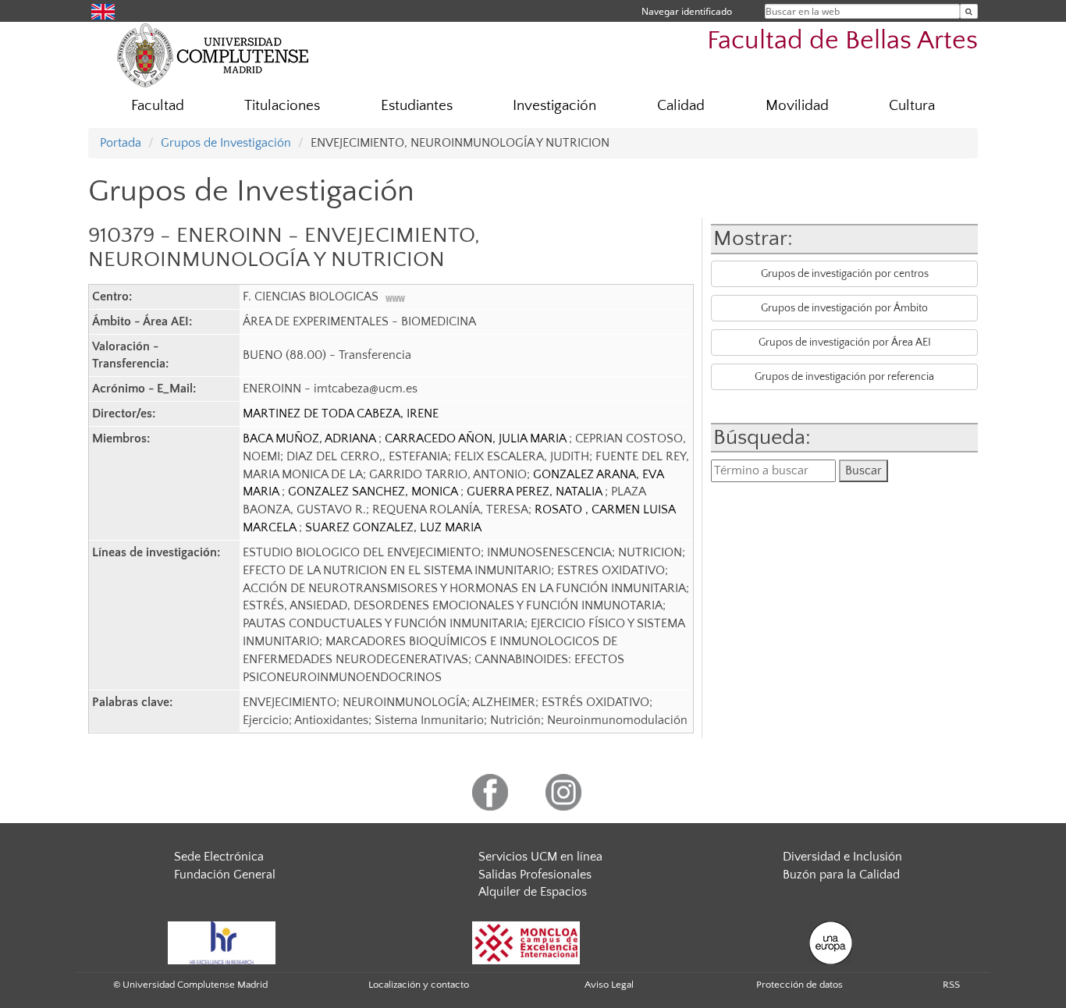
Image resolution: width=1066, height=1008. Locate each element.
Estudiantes (417, 106)
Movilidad (797, 106)
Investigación (554, 106)
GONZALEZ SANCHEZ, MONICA (374, 491)
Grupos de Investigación (226, 143)
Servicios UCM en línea (540, 857)
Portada (120, 143)
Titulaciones (282, 106)
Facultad (157, 106)
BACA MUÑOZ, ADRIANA (310, 438)
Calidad (681, 106)
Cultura (912, 106)
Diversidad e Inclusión (842, 857)
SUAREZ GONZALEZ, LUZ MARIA (393, 527)
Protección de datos (799, 984)
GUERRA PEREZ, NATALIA (536, 491)
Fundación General (224, 875)
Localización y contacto (418, 984)
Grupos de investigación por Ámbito (844, 308)
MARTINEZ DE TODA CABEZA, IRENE (341, 413)
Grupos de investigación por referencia (844, 377)
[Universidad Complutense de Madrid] (213, 55)
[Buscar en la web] (969, 11)
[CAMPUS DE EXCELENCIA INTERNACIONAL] (526, 942)
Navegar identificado (686, 11)
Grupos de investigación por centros (845, 274)
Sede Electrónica (219, 857)
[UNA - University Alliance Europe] (830, 942)
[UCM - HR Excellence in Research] (221, 942)
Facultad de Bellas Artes (842, 41)
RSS (951, 984)
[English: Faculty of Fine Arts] (103, 10)
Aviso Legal (609, 984)
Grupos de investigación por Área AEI (845, 342)
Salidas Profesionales (535, 875)
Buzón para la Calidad (841, 875)
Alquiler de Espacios (532, 892)
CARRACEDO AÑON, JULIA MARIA (477, 438)
